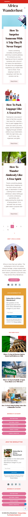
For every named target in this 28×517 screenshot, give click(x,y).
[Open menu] (24, 8)
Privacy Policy (22, 513)
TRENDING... (7, 1)
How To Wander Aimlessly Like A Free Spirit (14, 173)
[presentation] (14, 344)
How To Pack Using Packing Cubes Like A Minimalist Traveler (14, 406)
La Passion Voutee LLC (14, 515)
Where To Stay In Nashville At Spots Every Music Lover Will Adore (14, 381)
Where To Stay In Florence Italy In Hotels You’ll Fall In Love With (14, 355)
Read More (15, 81)
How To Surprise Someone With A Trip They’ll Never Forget (14, 38)
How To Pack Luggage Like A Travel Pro (14, 109)
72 (8, 230)
